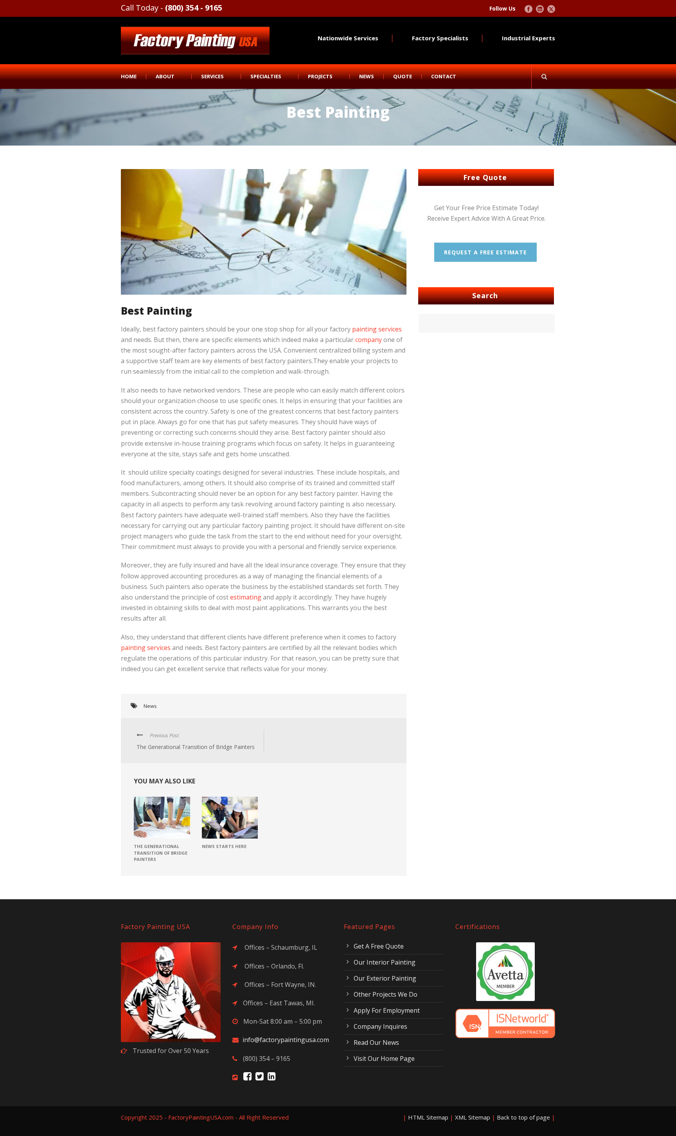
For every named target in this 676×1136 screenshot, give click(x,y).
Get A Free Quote (379, 946)
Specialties (265, 76)
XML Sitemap (472, 1117)
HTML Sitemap (428, 1117)
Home (129, 76)
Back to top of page (523, 1117)
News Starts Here (224, 846)
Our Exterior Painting (385, 978)
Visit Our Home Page (384, 1058)
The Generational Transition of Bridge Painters (160, 852)
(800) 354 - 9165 (193, 7)
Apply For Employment (387, 1010)
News (366, 76)
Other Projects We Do (385, 994)
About (165, 76)
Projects (320, 76)
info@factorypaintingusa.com (286, 1039)
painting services (377, 329)
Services (212, 76)
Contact (443, 76)
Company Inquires (380, 1026)
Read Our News (376, 1042)
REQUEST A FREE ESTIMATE (485, 252)
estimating (245, 597)
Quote (402, 76)
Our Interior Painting (384, 962)
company (368, 339)
